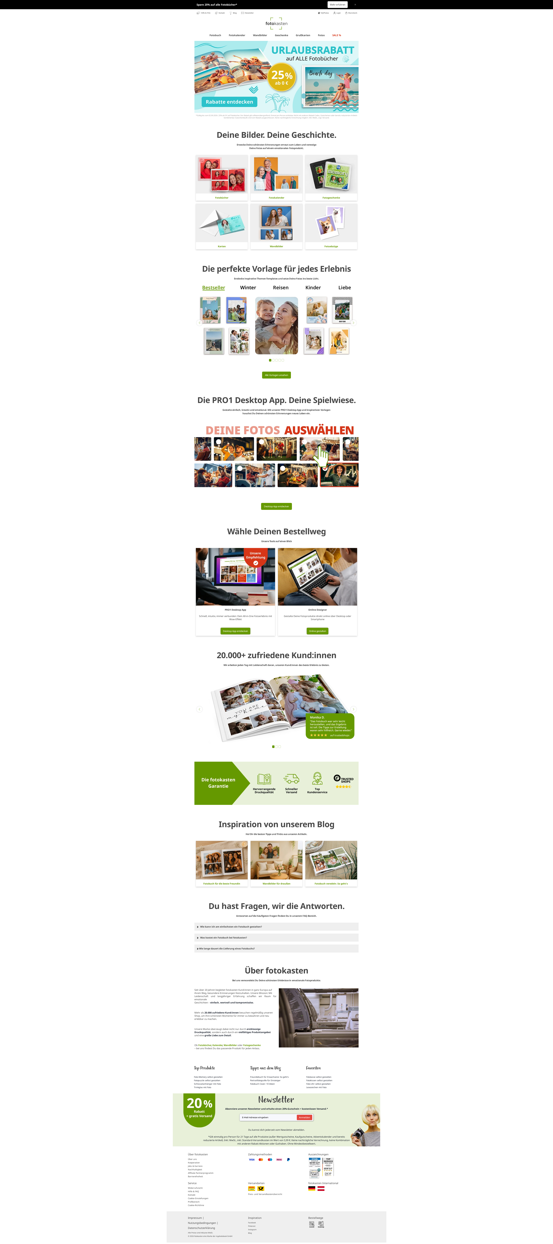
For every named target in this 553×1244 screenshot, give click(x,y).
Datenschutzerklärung (201, 1228)
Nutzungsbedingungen (203, 1223)
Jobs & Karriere (195, 1166)
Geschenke (281, 35)
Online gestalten (317, 631)
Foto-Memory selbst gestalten (208, 1077)
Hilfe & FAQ (193, 1191)
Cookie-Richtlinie (196, 1205)
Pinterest (251, 1226)
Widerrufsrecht (195, 1188)
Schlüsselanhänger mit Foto (207, 1083)
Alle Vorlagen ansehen (276, 375)
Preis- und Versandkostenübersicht (265, 1194)
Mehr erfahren (337, 4)
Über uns (192, 1159)
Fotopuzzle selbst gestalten (207, 1080)
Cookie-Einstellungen (198, 1198)
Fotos (321, 35)
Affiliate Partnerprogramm (200, 1173)
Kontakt (191, 1194)
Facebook (252, 1222)
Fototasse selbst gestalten (318, 1077)
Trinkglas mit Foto (202, 1087)
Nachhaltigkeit (195, 1169)
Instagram (252, 1229)
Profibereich (194, 1201)
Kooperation (194, 1162)
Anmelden (304, 1117)
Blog (250, 1233)
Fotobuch (215, 35)
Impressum (196, 1218)
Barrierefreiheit (195, 1176)
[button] (199, 323)
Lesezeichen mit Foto (316, 1087)
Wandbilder (260, 35)
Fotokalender (237, 35)
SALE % (336, 35)
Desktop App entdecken (276, 506)
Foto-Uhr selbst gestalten (318, 1083)
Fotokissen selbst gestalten (319, 1080)
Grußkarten (303, 35)
